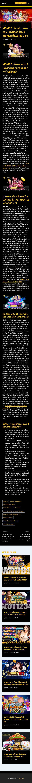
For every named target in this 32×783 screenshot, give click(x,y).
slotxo (6, 652)
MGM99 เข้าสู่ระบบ (8, 517)
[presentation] (16, 565)
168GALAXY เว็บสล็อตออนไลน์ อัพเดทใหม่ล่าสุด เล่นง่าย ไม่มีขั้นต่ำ (8, 536)
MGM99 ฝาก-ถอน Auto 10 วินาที (11, 507)
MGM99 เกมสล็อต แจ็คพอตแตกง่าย (12, 514)
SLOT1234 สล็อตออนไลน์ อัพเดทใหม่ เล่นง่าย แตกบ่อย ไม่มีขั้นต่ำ (24, 536)
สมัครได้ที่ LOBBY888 (21, 3)
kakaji (5, 39)
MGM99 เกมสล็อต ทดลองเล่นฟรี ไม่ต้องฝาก (13, 511)
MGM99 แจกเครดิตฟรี (8, 524)
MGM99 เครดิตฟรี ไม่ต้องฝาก (10, 521)
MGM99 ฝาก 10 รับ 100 (9, 504)
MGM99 (5, 501)
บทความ (4, 25)
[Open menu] (28, 3)
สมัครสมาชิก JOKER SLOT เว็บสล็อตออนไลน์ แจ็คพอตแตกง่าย (15, 166)
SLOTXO (21, 778)
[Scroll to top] (28, 770)
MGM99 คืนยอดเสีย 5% (15, 501)
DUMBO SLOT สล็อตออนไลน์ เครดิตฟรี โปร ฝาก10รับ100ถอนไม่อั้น (16, 719)
